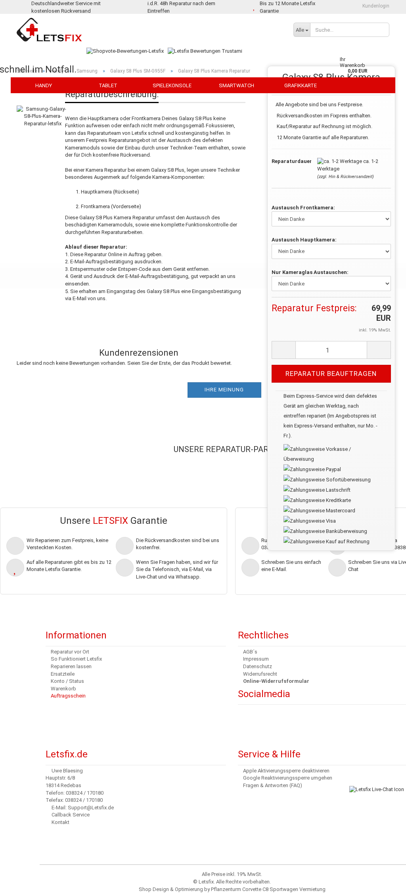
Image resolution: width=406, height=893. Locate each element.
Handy (43, 85)
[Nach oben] (22, 881)
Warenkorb (63, 689)
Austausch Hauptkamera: (304, 240)
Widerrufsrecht (260, 674)
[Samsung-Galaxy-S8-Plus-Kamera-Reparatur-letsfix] (43, 108)
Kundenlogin (375, 6)
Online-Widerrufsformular (276, 681)
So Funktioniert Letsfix (76, 659)
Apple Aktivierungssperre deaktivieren (286, 771)
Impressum (256, 659)
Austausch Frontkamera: (303, 208)
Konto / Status (67, 681)
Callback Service (71, 815)
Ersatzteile (63, 674)
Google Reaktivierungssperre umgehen (287, 778)
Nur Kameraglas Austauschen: (310, 272)
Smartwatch (236, 85)
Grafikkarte (300, 85)
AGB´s (250, 652)
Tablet (108, 85)
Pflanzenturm (226, 889)
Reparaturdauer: (288, 161)
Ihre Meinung (224, 390)
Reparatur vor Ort (70, 652)
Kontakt (60, 822)
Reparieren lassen (71, 666)
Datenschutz (257, 666)
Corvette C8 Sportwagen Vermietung (284, 889)
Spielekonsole (172, 85)
